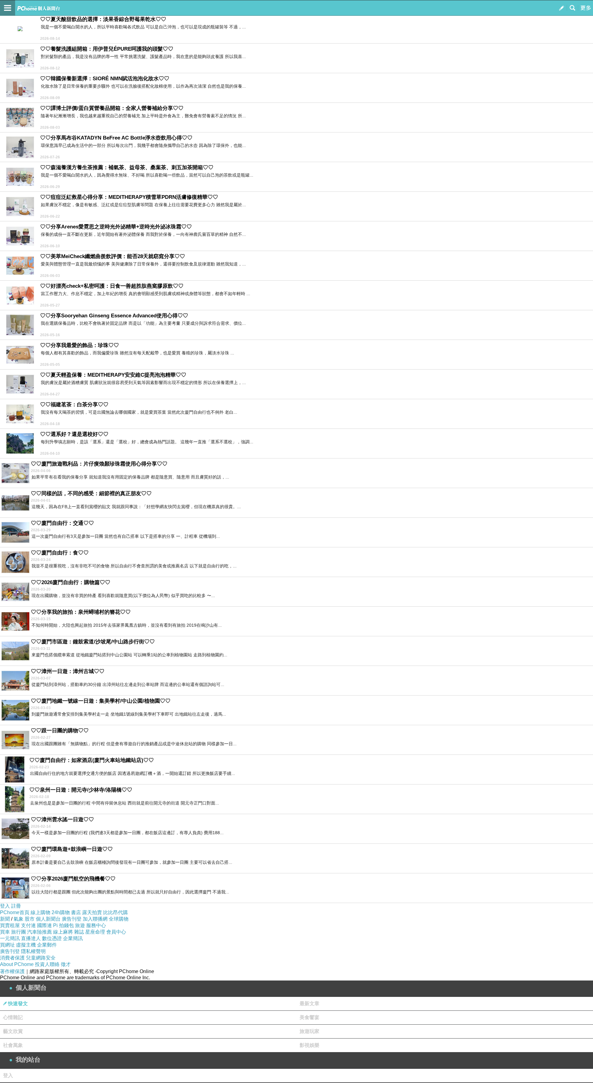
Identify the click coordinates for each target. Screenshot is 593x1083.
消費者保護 (12, 957)
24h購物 (61, 912)
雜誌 (79, 932)
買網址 (7, 944)
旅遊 (80, 925)
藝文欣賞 (13, 1031)
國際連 (44, 925)
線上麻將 (63, 932)
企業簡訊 (73, 938)
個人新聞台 (48, 919)
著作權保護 (12, 971)
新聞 (5, 919)
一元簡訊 (10, 938)
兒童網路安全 (41, 957)
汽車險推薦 (39, 932)
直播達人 (31, 938)
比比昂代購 (115, 912)
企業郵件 (47, 944)
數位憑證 (52, 938)
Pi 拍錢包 (63, 925)
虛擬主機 (26, 944)
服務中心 (96, 925)
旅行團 (18, 932)
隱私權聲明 (33, 951)
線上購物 (40, 912)
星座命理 (95, 932)
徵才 (66, 964)
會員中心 (116, 932)
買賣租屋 (10, 925)
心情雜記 (13, 1017)
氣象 (18, 919)
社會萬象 (13, 1045)
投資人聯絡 (47, 964)
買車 (5, 932)
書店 (76, 912)
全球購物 (118, 919)
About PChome (17, 964)
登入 (5, 906)
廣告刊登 (72, 919)
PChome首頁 (14, 912)
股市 (30, 919)
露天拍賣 (92, 912)
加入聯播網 (95, 919)
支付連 (28, 925)
